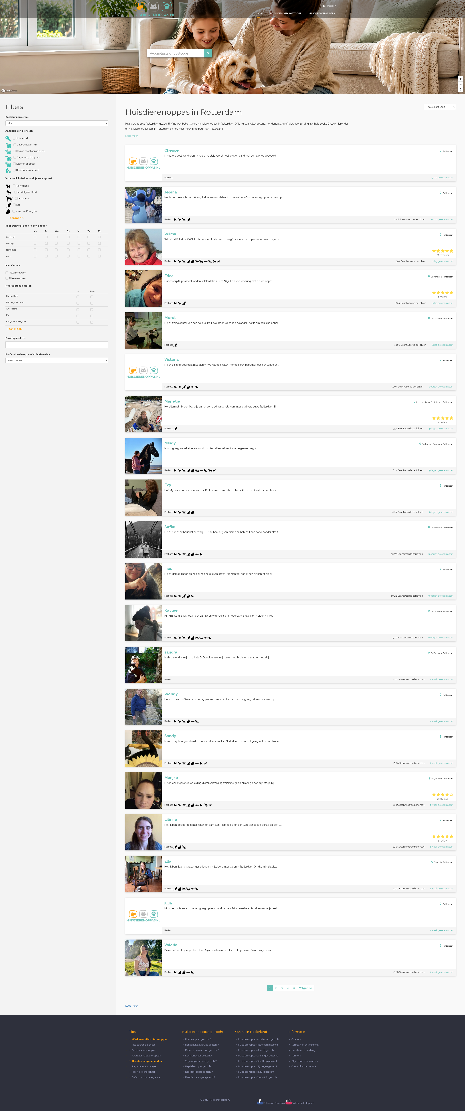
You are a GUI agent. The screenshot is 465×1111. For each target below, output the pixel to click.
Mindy (170, 443)
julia (168, 903)
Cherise (171, 150)
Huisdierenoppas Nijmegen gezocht (257, 1066)
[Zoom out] (460, 84)
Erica (169, 275)
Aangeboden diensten (19, 130)
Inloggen (331, 6)
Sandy (170, 736)
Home (260, 13)
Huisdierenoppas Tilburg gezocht (256, 1071)
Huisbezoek (22, 138)
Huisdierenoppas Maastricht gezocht (258, 1077)
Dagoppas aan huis (26, 144)
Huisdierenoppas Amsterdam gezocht (258, 1039)
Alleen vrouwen (17, 272)
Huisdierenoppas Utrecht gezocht (256, 1050)
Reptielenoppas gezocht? (199, 1066)
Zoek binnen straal (16, 117)
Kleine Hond (22, 185)
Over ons (296, 1039)
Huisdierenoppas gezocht (285, 13)
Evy (167, 485)
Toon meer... (16, 218)
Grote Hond (24, 198)
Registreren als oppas (143, 1044)
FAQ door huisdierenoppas (146, 1055)
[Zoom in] (460, 78)
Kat (18, 204)
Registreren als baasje (144, 1066)
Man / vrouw (13, 265)
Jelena (170, 192)
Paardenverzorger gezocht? (200, 1077)
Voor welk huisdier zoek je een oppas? (28, 178)
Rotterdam (448, 151)
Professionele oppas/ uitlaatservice (27, 354)
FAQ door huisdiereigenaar (146, 1077)
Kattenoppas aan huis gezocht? (202, 1050)
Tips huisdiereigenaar (143, 1071)
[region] (232, 47)
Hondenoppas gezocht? (198, 1039)
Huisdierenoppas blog (303, 1050)
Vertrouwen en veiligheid (305, 1044)
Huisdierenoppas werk (322, 13)
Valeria (170, 945)
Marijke (171, 777)
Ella (167, 861)
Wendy (171, 694)
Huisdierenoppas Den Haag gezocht (257, 1061)
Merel (169, 317)
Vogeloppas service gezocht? (201, 1061)
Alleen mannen (17, 278)
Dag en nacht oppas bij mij (30, 151)
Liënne (170, 819)
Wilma (170, 234)
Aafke (169, 526)
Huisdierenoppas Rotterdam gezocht (258, 1044)
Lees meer (131, 135)
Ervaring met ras (15, 338)
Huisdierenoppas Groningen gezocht (258, 1055)
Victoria (171, 359)
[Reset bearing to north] (460, 89)
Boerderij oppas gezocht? (199, 1071)
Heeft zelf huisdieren (18, 285)
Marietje (172, 401)
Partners (296, 1055)
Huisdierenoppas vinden (147, 1061)
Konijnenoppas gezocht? (198, 1055)
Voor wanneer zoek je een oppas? (26, 225)
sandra (170, 652)
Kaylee (171, 610)
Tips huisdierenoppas (143, 1050)
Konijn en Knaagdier (26, 211)
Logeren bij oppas (25, 163)
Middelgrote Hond (27, 192)
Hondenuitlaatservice (27, 170)
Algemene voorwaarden (305, 1061)
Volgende (305, 988)
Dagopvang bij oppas (28, 157)
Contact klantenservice (304, 1066)
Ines (168, 568)
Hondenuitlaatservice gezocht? (202, 1044)
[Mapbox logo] (9, 91)
